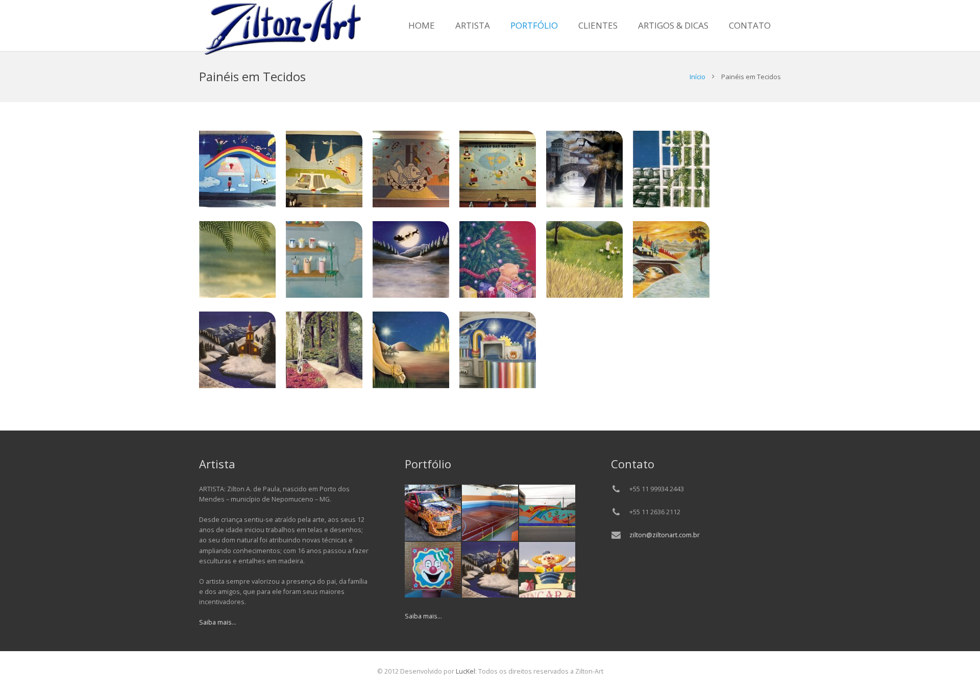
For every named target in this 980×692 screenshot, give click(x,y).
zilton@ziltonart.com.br (664, 535)
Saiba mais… (217, 622)
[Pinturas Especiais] (433, 513)
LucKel (464, 671)
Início (697, 76)
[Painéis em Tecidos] (490, 570)
